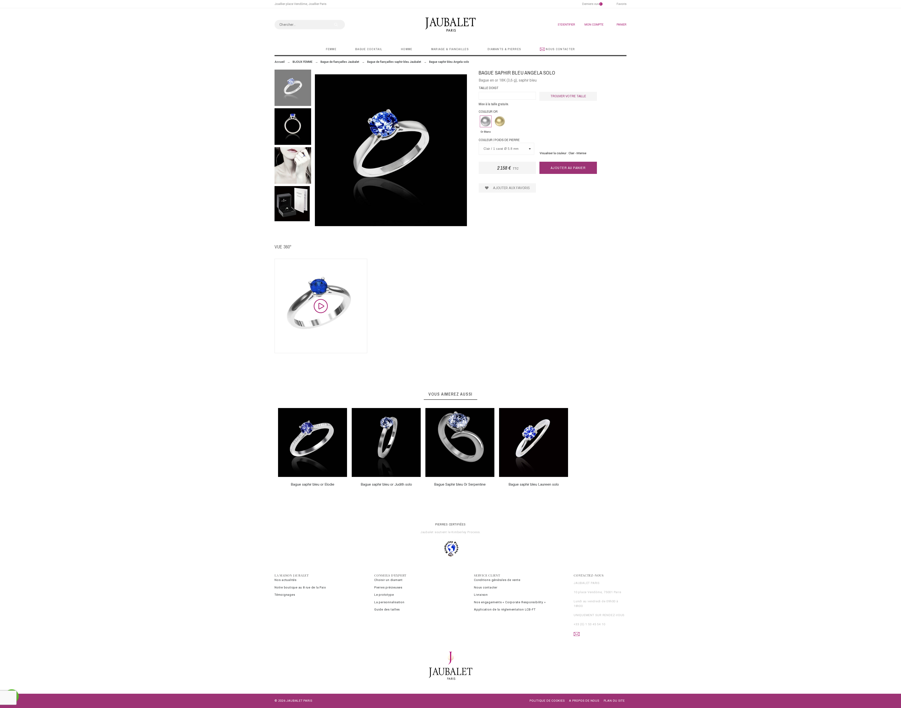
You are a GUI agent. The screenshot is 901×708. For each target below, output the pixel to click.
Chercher (339, 24)
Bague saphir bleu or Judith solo (386, 484)
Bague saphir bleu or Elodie (312, 484)
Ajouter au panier (568, 167)
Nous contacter (485, 587)
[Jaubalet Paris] (450, 25)
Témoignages (285, 594)
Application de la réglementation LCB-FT (504, 609)
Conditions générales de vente (497, 580)
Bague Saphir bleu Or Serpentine (460, 484)
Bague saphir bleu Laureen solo (533, 484)
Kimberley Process (465, 532)
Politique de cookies (547, 700)
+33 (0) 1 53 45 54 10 (589, 624)
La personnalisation (389, 602)
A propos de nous (584, 700)
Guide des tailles (387, 609)
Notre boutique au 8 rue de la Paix (300, 587)
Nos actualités (286, 580)
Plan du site (614, 700)
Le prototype (384, 594)
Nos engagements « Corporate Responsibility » (510, 602)
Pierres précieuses (388, 587)
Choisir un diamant (388, 580)
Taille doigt (489, 88)
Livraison (481, 594)
